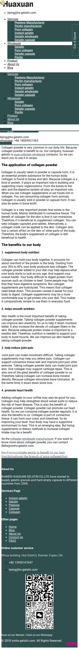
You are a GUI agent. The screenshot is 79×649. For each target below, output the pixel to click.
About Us (13, 64)
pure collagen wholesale (29, 154)
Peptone (14, 505)
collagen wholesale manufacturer (31, 439)
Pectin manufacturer (28, 26)
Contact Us (16, 537)
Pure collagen (24, 29)
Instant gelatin (24, 33)
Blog (10, 67)
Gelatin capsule (25, 40)
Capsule (14, 508)
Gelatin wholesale (26, 36)
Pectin (19, 57)
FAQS (12, 540)
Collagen (14, 512)
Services (12, 19)
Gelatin (19, 47)
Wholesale (14, 43)
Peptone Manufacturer (30, 22)
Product (12, 60)
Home (13, 527)
